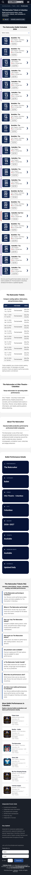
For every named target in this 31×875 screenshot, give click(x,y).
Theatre (13, 6)
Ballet (18, 6)
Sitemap (16, 870)
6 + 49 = (4, 860)
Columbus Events (6, 6)
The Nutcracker (18, 310)
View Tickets (27, 38)
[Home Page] (15, 2)
